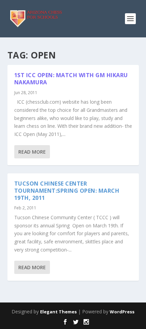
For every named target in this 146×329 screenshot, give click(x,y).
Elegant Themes (58, 312)
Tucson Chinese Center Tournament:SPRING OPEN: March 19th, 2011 (67, 191)
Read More (32, 152)
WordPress (122, 312)
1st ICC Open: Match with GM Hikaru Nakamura (71, 78)
